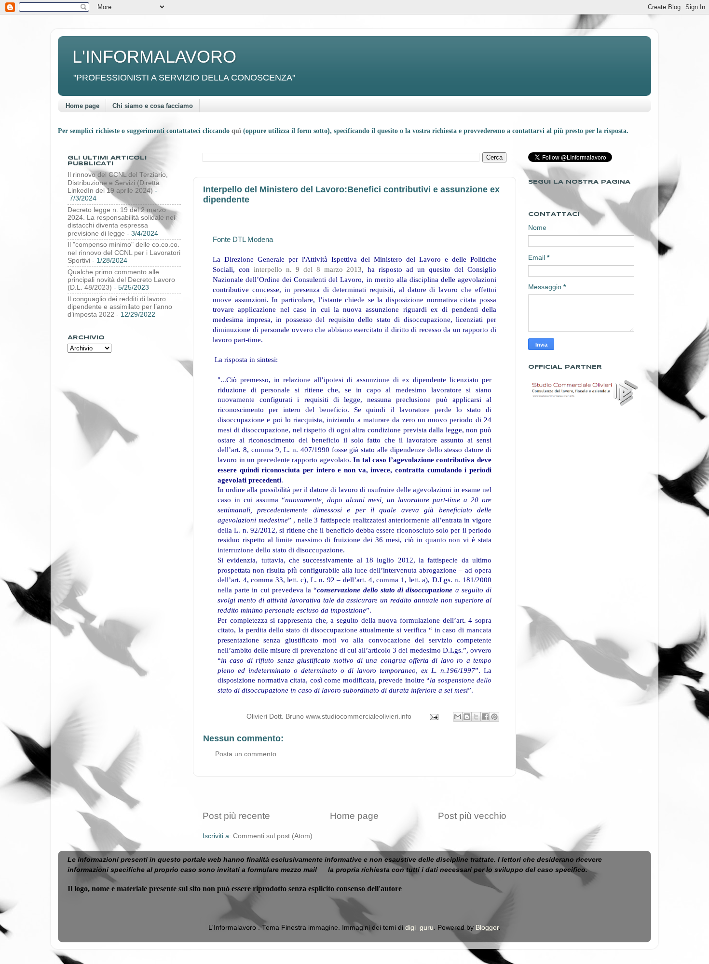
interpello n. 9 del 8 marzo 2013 (308, 269)
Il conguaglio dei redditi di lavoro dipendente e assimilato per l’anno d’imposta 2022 (120, 306)
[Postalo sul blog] (467, 717)
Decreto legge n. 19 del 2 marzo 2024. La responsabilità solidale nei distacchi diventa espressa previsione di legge (121, 221)
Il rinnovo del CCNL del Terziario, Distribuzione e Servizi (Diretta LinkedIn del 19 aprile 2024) (118, 182)
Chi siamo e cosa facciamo (152, 105)
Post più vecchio (472, 816)
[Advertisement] (354, 793)
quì (237, 130)
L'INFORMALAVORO (154, 57)
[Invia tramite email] (458, 717)
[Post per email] (433, 716)
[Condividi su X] (476, 717)
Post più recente (236, 816)
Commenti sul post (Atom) (273, 836)
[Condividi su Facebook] (485, 717)
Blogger (487, 927)
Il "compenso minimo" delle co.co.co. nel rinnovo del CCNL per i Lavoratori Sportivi (124, 252)
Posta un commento (245, 754)
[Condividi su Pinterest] (494, 717)
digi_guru (419, 927)
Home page (82, 105)
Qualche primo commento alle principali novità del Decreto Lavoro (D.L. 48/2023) (121, 279)
